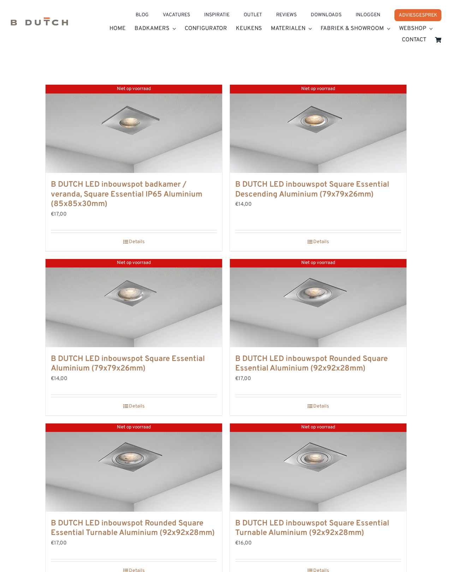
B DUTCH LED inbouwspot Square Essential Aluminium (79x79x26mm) (128, 364)
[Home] (39, 23)
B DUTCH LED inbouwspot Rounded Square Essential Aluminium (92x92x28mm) (311, 364)
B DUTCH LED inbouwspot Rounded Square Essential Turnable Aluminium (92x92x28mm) (133, 528)
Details (137, 242)
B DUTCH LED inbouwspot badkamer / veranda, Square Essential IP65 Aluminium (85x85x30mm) (126, 194)
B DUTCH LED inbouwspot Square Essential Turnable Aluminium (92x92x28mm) (312, 528)
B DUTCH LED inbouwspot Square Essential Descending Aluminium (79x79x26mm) (312, 189)
